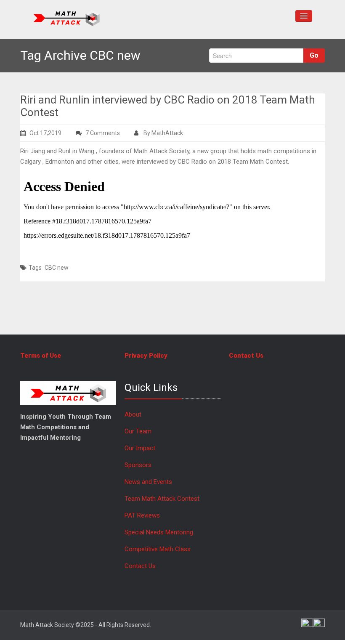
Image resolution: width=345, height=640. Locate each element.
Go (314, 55)
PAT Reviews (142, 515)
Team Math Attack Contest (162, 498)
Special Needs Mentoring (159, 532)
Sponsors (138, 465)
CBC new (57, 267)
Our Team (138, 431)
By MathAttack (162, 133)
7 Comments (109, 133)
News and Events (148, 482)
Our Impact (140, 448)
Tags (35, 267)
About (133, 414)
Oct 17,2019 (45, 133)
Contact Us (140, 566)
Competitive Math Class (158, 549)
